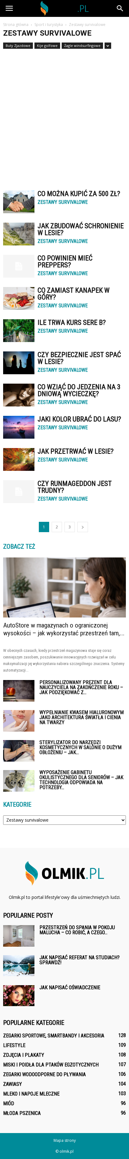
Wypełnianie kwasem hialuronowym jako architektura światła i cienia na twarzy (81, 717)
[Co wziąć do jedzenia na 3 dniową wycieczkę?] (18, 395)
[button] (120, 8)
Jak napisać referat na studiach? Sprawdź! (79, 960)
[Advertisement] (64, 116)
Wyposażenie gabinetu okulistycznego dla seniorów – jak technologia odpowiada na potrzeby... (81, 779)
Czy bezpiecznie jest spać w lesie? (79, 358)
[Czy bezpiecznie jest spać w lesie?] (18, 362)
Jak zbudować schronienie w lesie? (81, 229)
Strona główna (15, 24)
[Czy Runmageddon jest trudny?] (18, 491)
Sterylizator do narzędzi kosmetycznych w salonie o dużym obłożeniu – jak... (80, 747)
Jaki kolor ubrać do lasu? (79, 419)
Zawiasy (12, 1084)
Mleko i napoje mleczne (31, 1094)
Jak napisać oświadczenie (69, 987)
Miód (8, 1103)
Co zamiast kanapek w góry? (74, 293)
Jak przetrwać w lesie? (76, 451)
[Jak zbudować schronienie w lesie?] (18, 234)
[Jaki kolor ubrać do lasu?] (18, 427)
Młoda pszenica (22, 1113)
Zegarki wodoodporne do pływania (44, 1074)
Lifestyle (14, 1045)
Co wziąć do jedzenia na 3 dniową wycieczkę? (79, 390)
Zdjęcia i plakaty (23, 1055)
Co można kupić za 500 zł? (79, 194)
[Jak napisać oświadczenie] (18, 995)
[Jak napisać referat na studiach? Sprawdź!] (18, 965)
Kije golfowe (47, 45)
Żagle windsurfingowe (82, 45)
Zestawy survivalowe (63, 202)
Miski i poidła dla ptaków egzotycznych (51, 1065)
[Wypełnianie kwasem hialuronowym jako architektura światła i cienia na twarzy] (18, 721)
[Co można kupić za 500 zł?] (18, 201)
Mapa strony (65, 1140)
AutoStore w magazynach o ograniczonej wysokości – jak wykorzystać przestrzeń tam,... (64, 629)
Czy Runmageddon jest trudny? (75, 487)
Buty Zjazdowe (18, 45)
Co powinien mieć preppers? (65, 261)
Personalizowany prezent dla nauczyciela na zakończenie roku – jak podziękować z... (81, 687)
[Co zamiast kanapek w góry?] (18, 298)
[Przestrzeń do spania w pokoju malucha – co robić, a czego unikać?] (18, 936)
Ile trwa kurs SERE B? (72, 322)
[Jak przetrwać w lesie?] (18, 459)
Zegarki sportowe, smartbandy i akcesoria (53, 1036)
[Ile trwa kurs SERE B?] (18, 330)
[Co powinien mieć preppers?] (18, 266)
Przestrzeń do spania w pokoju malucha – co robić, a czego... (77, 930)
